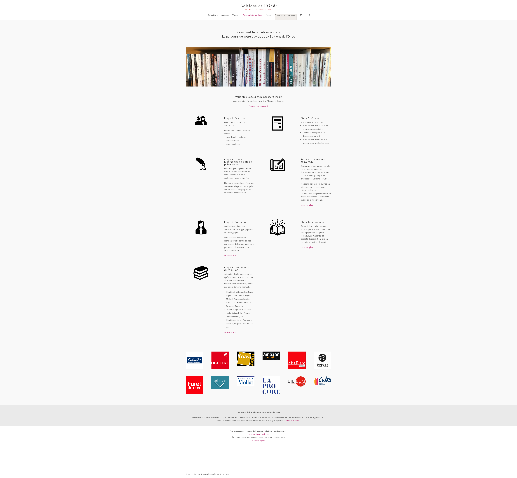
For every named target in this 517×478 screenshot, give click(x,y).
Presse (268, 15)
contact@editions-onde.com (258, 434)
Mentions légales (258, 441)
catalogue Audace (291, 420)
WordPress (224, 474)
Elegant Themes (201, 474)
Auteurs (225, 15)
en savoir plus (307, 205)
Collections (213, 15)
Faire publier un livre (252, 15)
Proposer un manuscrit (285, 15)
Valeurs (235, 15)
